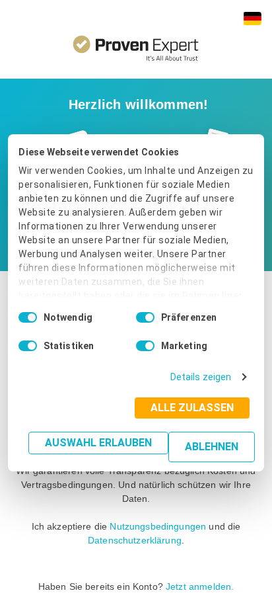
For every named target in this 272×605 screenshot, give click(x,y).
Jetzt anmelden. (200, 586)
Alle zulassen (192, 407)
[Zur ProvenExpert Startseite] (136, 44)
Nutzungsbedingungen (158, 526)
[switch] (145, 317)
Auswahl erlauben (98, 442)
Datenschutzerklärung (135, 540)
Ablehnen (211, 446)
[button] (252, 18)
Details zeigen (200, 377)
